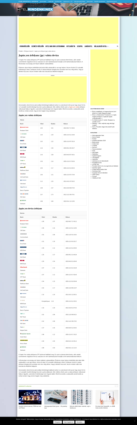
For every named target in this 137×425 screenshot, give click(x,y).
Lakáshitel (88, 46)
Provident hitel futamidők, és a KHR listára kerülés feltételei (105, 407)
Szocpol (80, 46)
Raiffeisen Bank (24, 170)
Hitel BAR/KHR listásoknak (55, 46)
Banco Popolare (24, 190)
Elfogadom (57, 422)
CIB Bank (22, 137)
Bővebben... (80, 422)
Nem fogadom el (68, 422)
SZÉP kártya (95, 174)
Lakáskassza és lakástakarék (100, 161)
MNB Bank (23, 303)
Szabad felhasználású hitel (99, 169)
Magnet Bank (23, 330)
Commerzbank (24, 237)
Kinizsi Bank (23, 343)
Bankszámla (90, 1)
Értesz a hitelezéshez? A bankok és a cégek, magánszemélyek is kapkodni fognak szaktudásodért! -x (104, 116)
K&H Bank (23, 150)
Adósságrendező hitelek (79, 1)
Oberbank (22, 270)
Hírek (93, 150)
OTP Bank (23, 163)
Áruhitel (94, 139)
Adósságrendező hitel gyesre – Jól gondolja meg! (55, 407)
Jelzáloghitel (95, 157)
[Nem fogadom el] (135, 421)
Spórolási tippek (96, 167)
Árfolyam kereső (28, 51)
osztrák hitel (95, 164)
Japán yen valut (74, 107)
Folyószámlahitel (96, 149)
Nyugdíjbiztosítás (97, 162)
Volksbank (23, 183)
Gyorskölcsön (25, 46)
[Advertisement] (68, 30)
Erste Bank (23, 143)
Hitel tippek (95, 152)
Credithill (94, 145)
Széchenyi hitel (96, 171)
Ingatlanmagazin (96, 156)
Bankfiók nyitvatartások (99, 1)
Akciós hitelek (43, 1)
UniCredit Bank (24, 177)
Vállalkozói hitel (100, 46)
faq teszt (94, 147)
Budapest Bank (24, 130)
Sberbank (22, 203)
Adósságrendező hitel (98, 135)
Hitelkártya (70, 46)
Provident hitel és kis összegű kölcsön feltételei (105, 166)
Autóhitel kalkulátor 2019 (99, 140)
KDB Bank (23, 250)
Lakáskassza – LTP (67, 1)
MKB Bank (23, 157)
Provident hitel (58, 1)
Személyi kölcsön (37, 46)
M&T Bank (23, 317)
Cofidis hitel (50, 1)
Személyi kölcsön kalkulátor (99, 173)
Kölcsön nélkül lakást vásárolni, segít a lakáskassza (80, 407)
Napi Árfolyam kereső (112, 1)
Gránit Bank (23, 337)
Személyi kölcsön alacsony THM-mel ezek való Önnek (30, 407)
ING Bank (22, 197)
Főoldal (21, 51)
